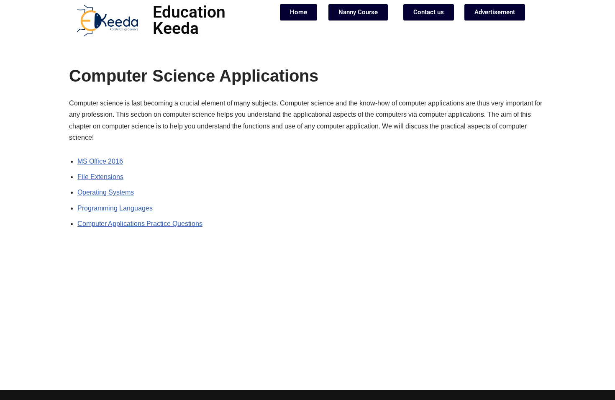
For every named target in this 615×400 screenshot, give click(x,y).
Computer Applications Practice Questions (139, 223)
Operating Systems (105, 192)
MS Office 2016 (100, 161)
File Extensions (100, 176)
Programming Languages (115, 208)
